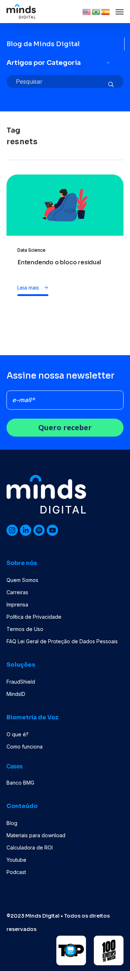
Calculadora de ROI (29, 847)
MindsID (15, 694)
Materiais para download (35, 835)
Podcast (16, 872)
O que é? (17, 734)
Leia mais (28, 287)
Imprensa (17, 604)
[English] (87, 11)
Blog (11, 823)
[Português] (96, 11)
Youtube (16, 860)
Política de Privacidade (33, 617)
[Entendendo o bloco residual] (65, 222)
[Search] (110, 84)
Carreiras (17, 592)
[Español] (105, 11)
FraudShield (20, 682)
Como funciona (24, 746)
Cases (14, 766)
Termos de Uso (24, 629)
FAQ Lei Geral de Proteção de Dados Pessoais (62, 641)
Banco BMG (20, 783)
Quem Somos (22, 580)
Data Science (31, 250)
